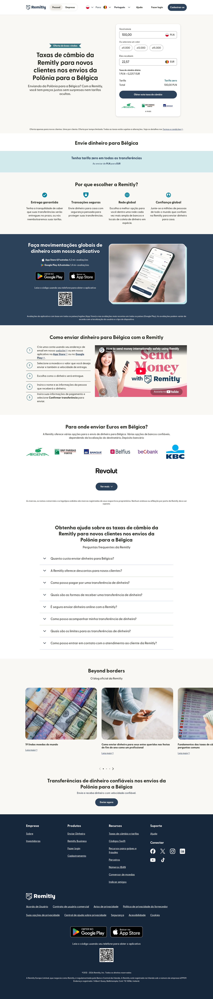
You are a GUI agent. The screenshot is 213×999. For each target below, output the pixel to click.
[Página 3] (109, 768)
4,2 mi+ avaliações (67, 260)
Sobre (29, 834)
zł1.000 (126, 48)
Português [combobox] (119, 7)
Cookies (155, 915)
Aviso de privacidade (106, 906)
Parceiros (114, 860)
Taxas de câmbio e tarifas (124, 834)
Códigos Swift (117, 841)
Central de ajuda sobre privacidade (85, 915)
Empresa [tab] (70, 7)
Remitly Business (77, 841)
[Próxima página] (113, 769)
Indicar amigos (117, 882)
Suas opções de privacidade (43, 915)
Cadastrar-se (177, 7)
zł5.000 (156, 48)
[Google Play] (50, 276)
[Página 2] (106, 768)
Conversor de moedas (122, 874)
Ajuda (139, 7)
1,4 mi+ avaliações (67, 265)
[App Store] (82, 276)
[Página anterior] (100, 769)
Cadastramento (77, 856)
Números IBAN (117, 867)
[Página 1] (103, 768)
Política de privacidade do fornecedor (145, 906)
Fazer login (157, 7)
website (62, 350)
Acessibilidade (137, 915)
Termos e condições (173, 129)
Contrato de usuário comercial (71, 906)
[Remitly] (36, 7)
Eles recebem (126, 56)
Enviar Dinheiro (76, 834)
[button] (89, 7)
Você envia (125, 29)
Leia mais (31, 750)
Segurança (117, 915)
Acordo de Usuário (37, 906)
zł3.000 (141, 48)
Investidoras (33, 841)
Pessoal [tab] (56, 7)
